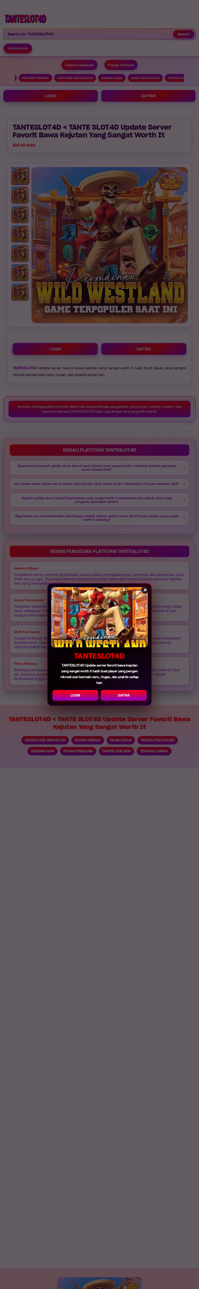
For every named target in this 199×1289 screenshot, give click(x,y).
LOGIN (75, 695)
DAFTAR (124, 695)
